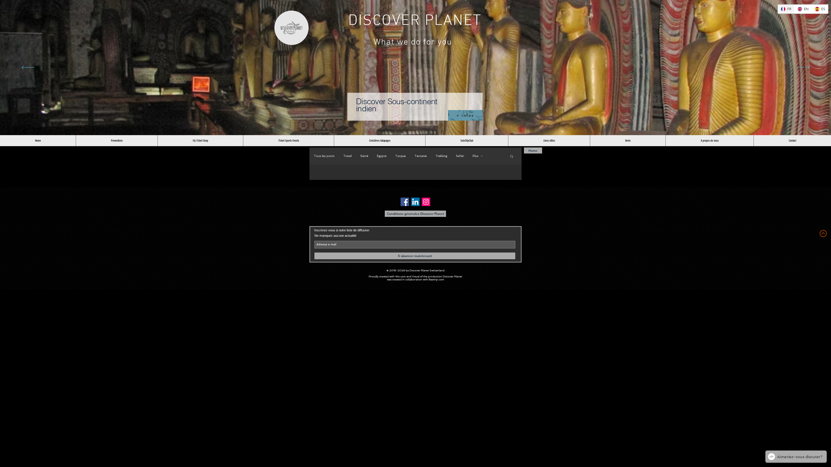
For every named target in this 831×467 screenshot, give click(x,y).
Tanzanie (420, 156)
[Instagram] (426, 202)
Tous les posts (324, 156)
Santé (364, 156)
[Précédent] (28, 68)
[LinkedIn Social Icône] (415, 202)
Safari (460, 156)
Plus (475, 156)
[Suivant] (802, 68)
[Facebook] (405, 202)
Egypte (382, 156)
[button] (512, 156)
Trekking (441, 156)
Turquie (400, 156)
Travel (347, 156)
